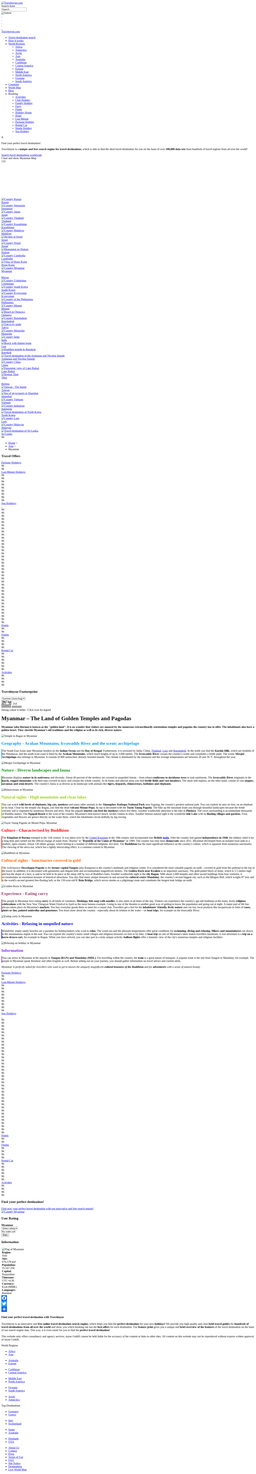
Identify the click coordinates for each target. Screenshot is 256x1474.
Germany (13, 1411)
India (4, 340)
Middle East (22, 71)
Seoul (4, 239)
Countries (13, 84)
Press (11, 1453)
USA (11, 1441)
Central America (24, 65)
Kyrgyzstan (7, 296)
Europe (19, 68)
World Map (14, 87)
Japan (4, 214)
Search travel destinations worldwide (21, 155)
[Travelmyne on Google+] (1, 22)
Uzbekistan (7, 283)
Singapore (7, 208)
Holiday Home (23, 112)
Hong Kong (8, 264)
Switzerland (14, 1423)
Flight (18, 109)
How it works (16, 40)
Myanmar (6, 271)
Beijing (5, 383)
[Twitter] (128, 1303)
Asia (17, 56)
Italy (10, 1420)
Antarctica (21, 50)
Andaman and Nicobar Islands (18, 358)
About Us (13, 1447)
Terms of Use (15, 1457)
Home (11, 442)
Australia (20, 59)
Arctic (18, 53)
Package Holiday (24, 122)
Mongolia (6, 333)
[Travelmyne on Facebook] (1, 15)
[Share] (128, 1309)
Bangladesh (7, 321)
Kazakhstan (7, 227)
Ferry (18, 106)
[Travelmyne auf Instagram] (1, 25)
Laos (4, 421)
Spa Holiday (22, 131)
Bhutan (5, 308)
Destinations (15, 1466)
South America (23, 81)
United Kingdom (98, 837)
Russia (5, 202)
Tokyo (5, 327)
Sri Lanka (6, 433)
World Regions (16, 43)
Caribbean (21, 62)
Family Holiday (24, 103)
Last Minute (22, 118)
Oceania (19, 78)
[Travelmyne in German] (1, 28)
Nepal (4, 246)
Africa (18, 46)
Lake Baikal (8, 371)
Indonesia (6, 408)
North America (23, 75)
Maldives (6, 233)
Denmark (13, 1438)
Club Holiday (22, 100)
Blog (11, 90)
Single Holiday (23, 128)
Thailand (6, 221)
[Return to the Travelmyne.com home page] (12, 2)
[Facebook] (128, 1298)
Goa (3, 346)
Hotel (18, 115)
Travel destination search (22, 37)
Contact (12, 1450)
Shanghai (6, 396)
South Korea (8, 289)
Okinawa (6, 315)
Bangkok (6, 352)
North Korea (8, 415)
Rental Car (21, 125)
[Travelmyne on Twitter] (1, 19)
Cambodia (7, 258)
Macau (5, 277)
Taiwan (5, 390)
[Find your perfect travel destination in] (13, 1211)
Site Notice (14, 1463)
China (4, 365)
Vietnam (6, 402)
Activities (20, 96)
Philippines (7, 302)
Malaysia (6, 427)
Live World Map (17, 1469)
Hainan (5, 252)
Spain (11, 1429)
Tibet (4, 377)
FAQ (11, 1460)
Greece (12, 1414)
